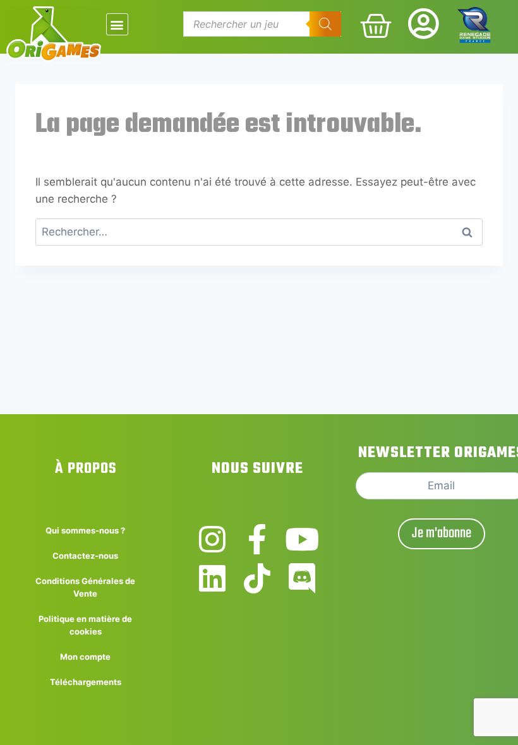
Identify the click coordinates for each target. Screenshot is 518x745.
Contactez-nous (85, 556)
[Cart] (376, 26)
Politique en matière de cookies (85, 625)
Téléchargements (85, 682)
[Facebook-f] (257, 539)
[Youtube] (302, 539)
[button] (117, 24)
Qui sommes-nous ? (85, 530)
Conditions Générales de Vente (85, 587)
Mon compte (85, 657)
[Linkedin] (212, 578)
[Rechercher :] (259, 231)
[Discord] (302, 578)
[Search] (325, 24)
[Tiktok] (257, 578)
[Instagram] (212, 539)
